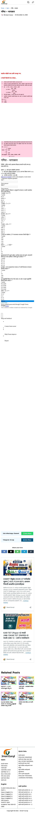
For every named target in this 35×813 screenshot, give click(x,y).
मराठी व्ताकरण (4, 766)
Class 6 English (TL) (7, 792)
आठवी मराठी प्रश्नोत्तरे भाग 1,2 (25, 800)
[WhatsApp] (17, 551)
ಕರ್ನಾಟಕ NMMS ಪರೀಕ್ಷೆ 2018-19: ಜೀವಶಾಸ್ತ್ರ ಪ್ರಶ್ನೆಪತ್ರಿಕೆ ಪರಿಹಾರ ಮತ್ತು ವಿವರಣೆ (8, 703)
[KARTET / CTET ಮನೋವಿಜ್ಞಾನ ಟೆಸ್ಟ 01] (8, 680)
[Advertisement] (17, 37)
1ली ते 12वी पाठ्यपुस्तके (23, 773)
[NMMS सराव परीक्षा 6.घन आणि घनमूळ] (26, 696)
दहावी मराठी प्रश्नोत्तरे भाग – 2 (25, 804)
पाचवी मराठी (3, 768)
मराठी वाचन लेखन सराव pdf (25, 759)
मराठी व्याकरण (21, 755)
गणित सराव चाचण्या (5, 776)
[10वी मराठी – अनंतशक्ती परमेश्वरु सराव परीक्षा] (26, 680)
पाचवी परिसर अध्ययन (6, 770)
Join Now (27, 533)
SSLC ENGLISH (5, 774)
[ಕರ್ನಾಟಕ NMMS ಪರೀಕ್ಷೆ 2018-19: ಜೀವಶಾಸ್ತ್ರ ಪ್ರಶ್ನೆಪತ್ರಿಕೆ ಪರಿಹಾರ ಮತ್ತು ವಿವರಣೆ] (8, 696)
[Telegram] (24, 551)
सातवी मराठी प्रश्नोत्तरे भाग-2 (25, 798)
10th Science (5, 800)
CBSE (2, 806)
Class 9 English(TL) (6, 798)
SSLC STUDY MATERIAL (25, 761)
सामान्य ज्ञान (3, 780)
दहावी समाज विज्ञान (5, 778)
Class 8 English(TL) (6, 796)
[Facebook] (4, 551)
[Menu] (33, 2)
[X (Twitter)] (11, 551)
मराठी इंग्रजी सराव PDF (24, 763)
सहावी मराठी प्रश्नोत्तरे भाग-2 (24, 796)
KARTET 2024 (5, 802)
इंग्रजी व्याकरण (4, 764)
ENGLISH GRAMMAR (25, 757)
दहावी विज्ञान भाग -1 (5, 772)
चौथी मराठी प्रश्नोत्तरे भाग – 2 (25, 792)
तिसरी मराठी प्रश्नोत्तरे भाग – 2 (25, 790)
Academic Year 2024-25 (8, 804)
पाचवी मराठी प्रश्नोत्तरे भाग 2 (24, 794)
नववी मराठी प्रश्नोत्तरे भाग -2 (24, 802)
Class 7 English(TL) (6, 794)
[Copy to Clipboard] (31, 551)
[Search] (28, 2)
